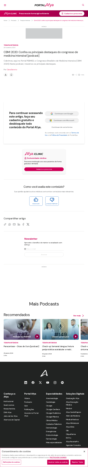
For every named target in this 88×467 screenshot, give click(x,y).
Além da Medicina (73, 416)
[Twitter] (40, 382)
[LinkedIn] (18, 224)
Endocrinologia (52, 435)
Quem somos (9, 405)
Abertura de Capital (11, 420)
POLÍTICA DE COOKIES (58, 457)
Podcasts (13, 20)
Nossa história (9, 408)
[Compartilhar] (6, 75)
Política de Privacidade (59, 135)
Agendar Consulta (73, 445)
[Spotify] (62, 382)
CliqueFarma (71, 434)
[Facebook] (23, 224)
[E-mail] (14, 224)
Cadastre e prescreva (73, 14)
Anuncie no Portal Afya (31, 414)
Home (5, 20)
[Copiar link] (5, 224)
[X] (28, 224)
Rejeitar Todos (77, 462)
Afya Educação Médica (72, 403)
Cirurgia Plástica (52, 417)
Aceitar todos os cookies (58, 462)
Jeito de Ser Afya (10, 416)
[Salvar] (11, 75)
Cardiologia (50, 402)
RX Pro (68, 438)
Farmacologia (51, 439)
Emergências (51, 431)
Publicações (29, 409)
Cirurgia (49, 406)
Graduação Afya (72, 398)
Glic (67, 430)
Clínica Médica (51, 420)
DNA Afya (7, 412)
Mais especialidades (54, 442)
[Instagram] (55, 382)
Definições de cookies (11, 462)
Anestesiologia (52, 398)
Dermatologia (51, 428)
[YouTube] (47, 382)
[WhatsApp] (9, 224)
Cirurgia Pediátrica (53, 413)
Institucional (8, 401)
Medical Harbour (72, 419)
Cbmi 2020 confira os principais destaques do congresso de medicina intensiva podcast (59, 20)
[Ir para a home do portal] (44, 5)
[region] (44, 457)
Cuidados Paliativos (54, 424)
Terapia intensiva (25, 20)
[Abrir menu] (5, 5)
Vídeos (27, 398)
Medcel (69, 408)
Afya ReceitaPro (72, 441)
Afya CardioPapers (73, 412)
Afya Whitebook (72, 423)
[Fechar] (84, 451)
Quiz (26, 406)
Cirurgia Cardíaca (53, 409)
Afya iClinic (70, 427)
